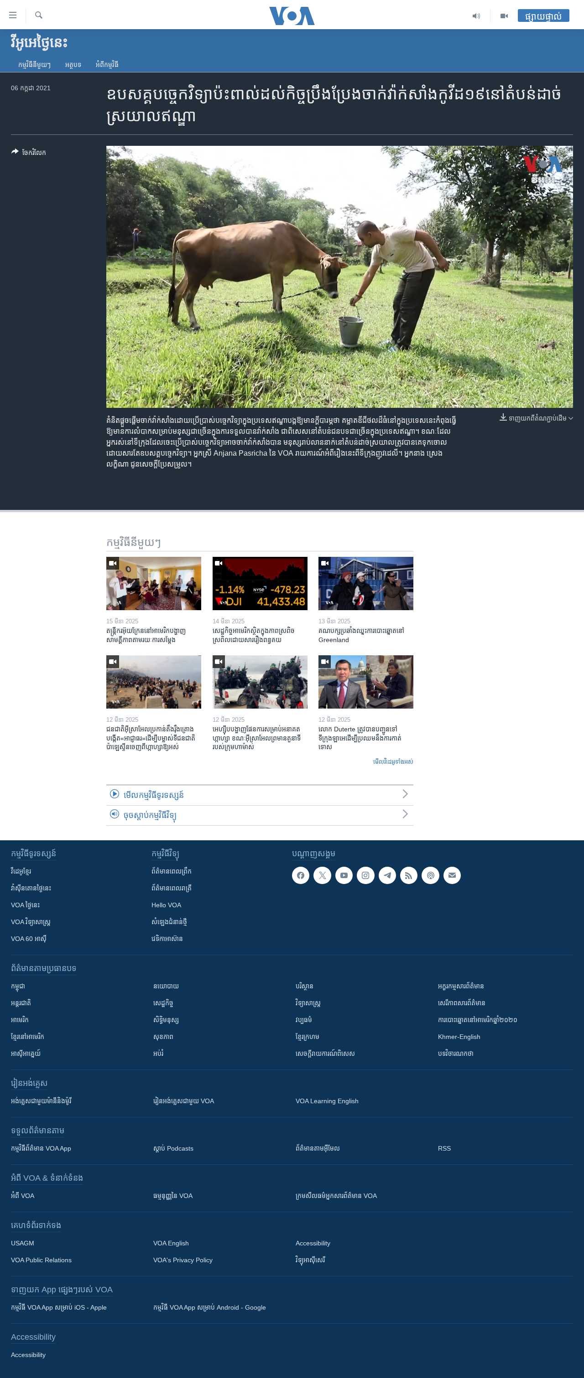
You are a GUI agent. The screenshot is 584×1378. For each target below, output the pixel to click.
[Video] (504, 16)
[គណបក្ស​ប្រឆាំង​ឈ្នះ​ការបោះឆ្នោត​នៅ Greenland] (365, 583)
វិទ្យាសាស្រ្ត (308, 1003)
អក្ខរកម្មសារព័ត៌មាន (461, 986)
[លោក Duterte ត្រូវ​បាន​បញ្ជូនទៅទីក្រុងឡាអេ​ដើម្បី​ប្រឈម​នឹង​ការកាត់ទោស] (365, 682)
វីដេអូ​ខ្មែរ (21, 871)
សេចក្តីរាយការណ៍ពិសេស (325, 1053)
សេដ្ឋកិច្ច (163, 1003)
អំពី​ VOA (22, 1195)
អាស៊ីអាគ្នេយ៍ (26, 1053)
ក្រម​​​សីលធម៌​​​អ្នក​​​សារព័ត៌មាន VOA (336, 1195)
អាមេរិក (20, 1019)
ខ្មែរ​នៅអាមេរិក (27, 1036)
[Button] (28, 154)
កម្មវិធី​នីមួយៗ (34, 64)
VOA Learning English (327, 1101)
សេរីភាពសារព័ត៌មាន (461, 1003)
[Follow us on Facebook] (300, 875)
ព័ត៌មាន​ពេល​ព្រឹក (171, 871)
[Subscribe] (452, 875)
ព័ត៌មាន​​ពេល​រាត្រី (171, 888)
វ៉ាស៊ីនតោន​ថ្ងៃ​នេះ (31, 888)
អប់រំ (158, 1053)
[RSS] (408, 875)
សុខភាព (163, 1036)
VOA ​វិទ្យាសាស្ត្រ (31, 922)
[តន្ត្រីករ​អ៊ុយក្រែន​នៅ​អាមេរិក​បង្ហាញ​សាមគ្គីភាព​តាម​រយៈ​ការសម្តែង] (153, 583)
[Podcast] (430, 875)
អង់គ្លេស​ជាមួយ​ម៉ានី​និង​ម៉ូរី (41, 1101)
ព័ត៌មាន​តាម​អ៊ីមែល (318, 1148)
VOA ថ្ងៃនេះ (25, 905)
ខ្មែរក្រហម (307, 1036)
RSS (444, 1148)
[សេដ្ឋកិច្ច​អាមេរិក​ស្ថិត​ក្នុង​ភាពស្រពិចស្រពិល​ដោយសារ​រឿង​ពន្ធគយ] (260, 583)
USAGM (22, 1243)
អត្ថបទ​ (73, 64)
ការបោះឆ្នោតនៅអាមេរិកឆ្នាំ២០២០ (477, 1019)
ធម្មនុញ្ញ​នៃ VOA (173, 1195)
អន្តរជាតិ (21, 1003)
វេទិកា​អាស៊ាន (167, 938)
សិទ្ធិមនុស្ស (166, 1019)
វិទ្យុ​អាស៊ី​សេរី (310, 1260)
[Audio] (476, 16)
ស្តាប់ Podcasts (173, 1148)
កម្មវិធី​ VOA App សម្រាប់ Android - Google (209, 1307)
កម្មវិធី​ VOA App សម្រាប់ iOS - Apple (59, 1307)
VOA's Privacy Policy (183, 1260)
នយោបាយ (166, 986)
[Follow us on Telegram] (387, 875)
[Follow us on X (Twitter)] (322, 875)
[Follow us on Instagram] (365, 875)
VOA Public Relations (41, 1260)
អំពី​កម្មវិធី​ (107, 64)
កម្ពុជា (18, 986)
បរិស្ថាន (304, 986)
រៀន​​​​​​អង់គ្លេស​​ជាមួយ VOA (183, 1101)
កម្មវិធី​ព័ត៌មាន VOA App (41, 1148)
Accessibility (313, 1243)
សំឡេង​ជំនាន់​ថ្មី (169, 922)
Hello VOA (166, 905)
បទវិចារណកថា (456, 1053)
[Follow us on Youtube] (344, 875)
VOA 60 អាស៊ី (29, 938)
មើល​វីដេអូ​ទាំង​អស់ (393, 761)
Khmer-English (459, 1036)
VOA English (171, 1243)
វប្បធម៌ (304, 1019)
